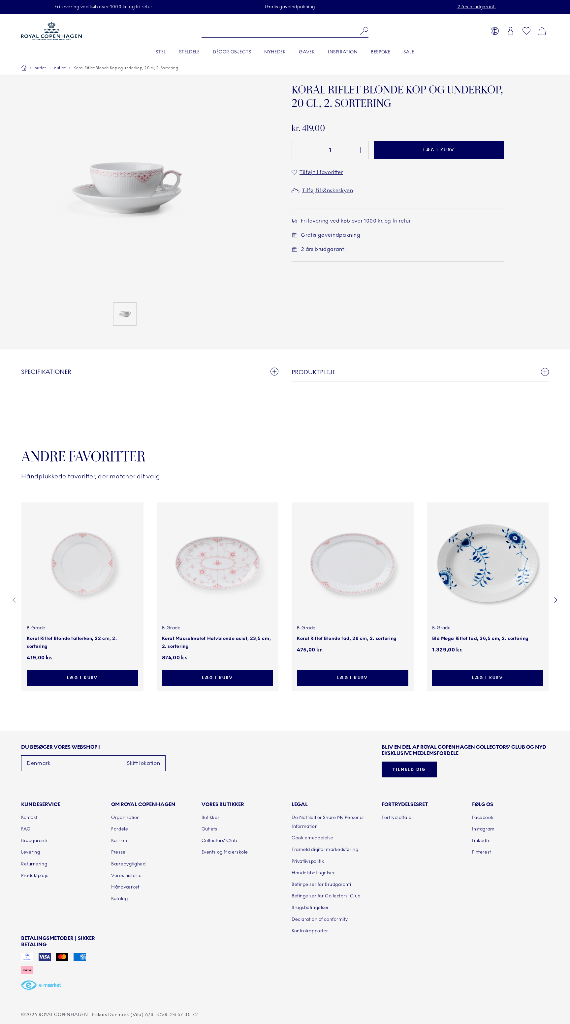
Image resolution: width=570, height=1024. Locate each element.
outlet (40, 68)
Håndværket (125, 887)
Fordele (119, 829)
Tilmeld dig (409, 769)
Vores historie (126, 875)
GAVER (307, 52)
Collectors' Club (219, 840)
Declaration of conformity (320, 919)
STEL (161, 52)
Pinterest (481, 852)
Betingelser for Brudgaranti (321, 884)
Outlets (209, 829)
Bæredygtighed (128, 864)
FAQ (26, 829)
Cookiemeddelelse (312, 838)
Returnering (34, 864)
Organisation (125, 817)
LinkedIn (481, 840)
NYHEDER (275, 52)
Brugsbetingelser (310, 907)
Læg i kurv (438, 150)
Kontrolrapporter (310, 931)
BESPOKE (380, 52)
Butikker (210, 817)
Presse (118, 852)
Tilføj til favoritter (321, 172)
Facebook (482, 817)
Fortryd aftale (396, 817)
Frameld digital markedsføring (325, 849)
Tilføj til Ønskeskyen (327, 190)
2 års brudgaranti (476, 7)
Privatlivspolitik (308, 861)
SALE (408, 52)
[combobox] (285, 31)
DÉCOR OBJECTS (232, 52)
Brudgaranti (34, 840)
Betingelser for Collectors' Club (326, 896)
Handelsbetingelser (313, 873)
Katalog (119, 898)
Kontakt (29, 817)
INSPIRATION (343, 52)
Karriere (120, 840)
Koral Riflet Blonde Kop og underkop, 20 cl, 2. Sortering (126, 68)
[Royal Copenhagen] (51, 31)
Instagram (483, 829)
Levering (30, 852)
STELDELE (189, 52)
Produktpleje (35, 875)
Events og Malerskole (225, 852)
